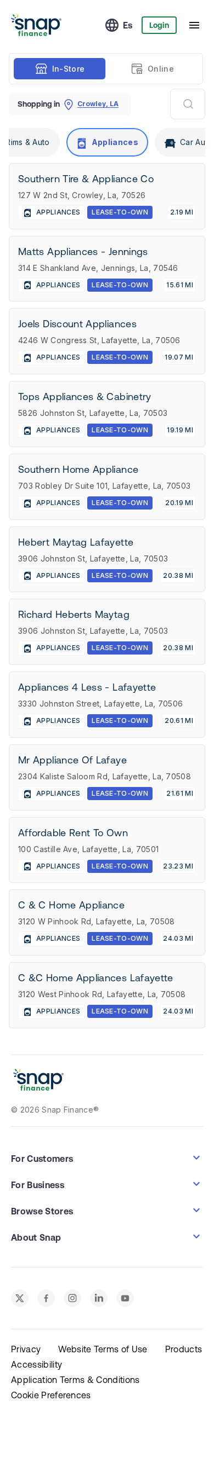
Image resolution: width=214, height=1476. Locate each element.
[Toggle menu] (194, 25)
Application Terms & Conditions (75, 1380)
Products (183, 1349)
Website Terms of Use (102, 1349)
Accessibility (36, 1364)
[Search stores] (187, 104)
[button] (107, 1157)
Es (128, 25)
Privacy (26, 1349)
